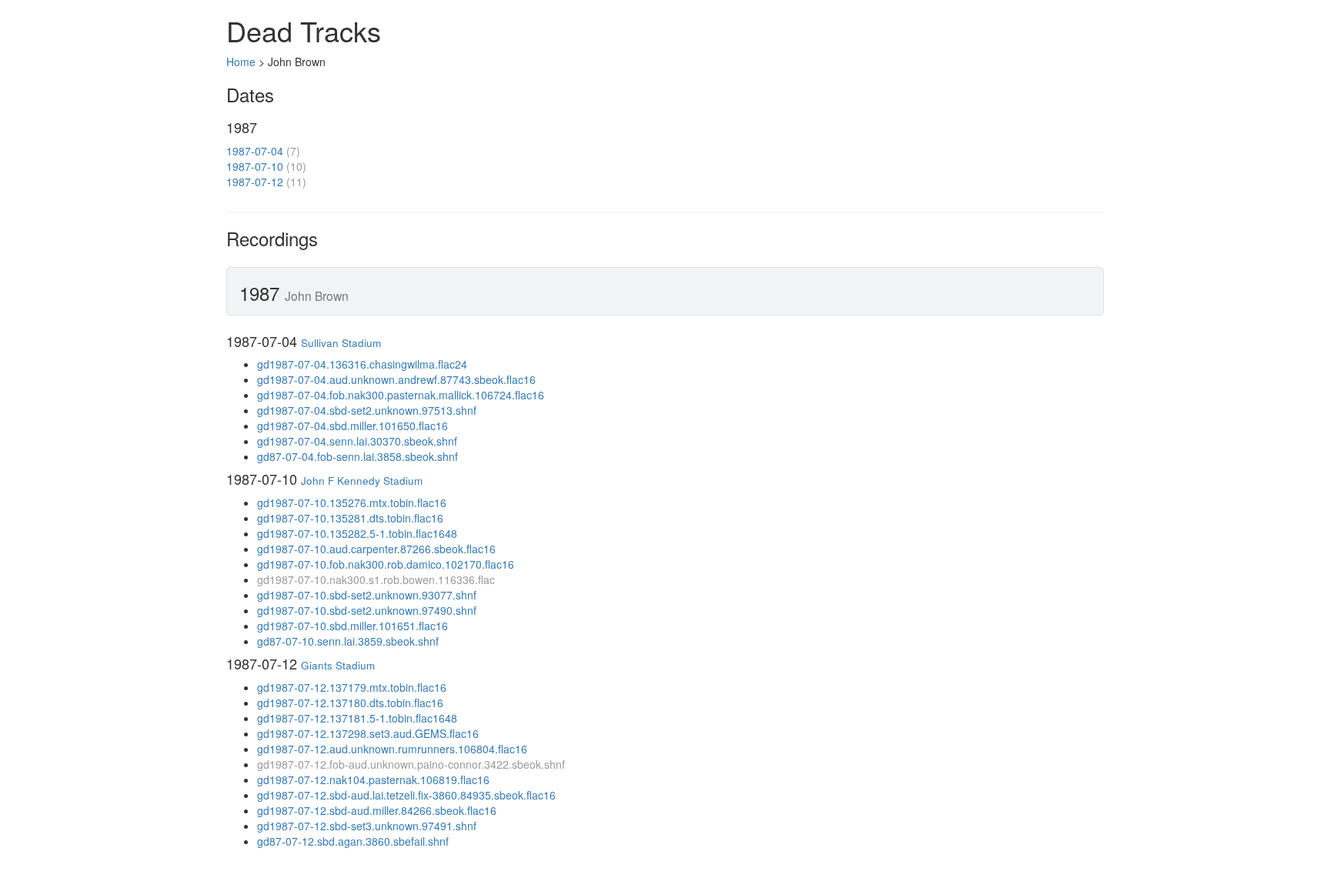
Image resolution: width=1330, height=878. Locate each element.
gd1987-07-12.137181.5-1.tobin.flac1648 (357, 718)
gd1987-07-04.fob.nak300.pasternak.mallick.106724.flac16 (400, 394)
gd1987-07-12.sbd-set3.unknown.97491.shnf (366, 825)
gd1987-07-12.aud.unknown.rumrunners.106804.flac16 (392, 748)
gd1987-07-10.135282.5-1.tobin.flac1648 (357, 533)
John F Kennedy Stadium (362, 480)
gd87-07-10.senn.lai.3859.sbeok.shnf (348, 641)
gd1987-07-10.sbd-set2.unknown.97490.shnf (366, 610)
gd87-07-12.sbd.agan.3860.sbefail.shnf (353, 841)
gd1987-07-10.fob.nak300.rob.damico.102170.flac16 (385, 564)
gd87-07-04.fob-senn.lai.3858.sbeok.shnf (357, 456)
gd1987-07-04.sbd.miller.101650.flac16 (352, 425)
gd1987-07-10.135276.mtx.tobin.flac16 (351, 502)
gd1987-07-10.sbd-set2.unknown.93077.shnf (366, 595)
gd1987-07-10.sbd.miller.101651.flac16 (352, 625)
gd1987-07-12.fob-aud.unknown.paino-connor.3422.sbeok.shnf (411, 764)
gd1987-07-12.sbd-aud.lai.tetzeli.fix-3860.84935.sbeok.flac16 (406, 795)
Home (241, 61)
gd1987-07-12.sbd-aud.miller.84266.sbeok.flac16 (376, 810)
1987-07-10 (254, 166)
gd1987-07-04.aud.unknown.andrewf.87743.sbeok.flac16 (396, 379)
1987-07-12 (254, 181)
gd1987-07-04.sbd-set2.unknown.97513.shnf (366, 410)
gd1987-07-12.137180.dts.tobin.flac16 (350, 702)
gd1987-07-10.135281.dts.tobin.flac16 (350, 518)
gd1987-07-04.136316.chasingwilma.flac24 (362, 364)
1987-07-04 (254, 151)
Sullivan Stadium (341, 343)
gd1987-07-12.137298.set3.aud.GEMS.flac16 (368, 733)
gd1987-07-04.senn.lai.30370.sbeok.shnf (357, 441)
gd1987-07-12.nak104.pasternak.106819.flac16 (373, 779)
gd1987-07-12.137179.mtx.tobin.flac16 (351, 687)
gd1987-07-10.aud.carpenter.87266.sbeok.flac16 (376, 548)
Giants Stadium (338, 665)
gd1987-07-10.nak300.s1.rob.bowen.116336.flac (376, 579)
